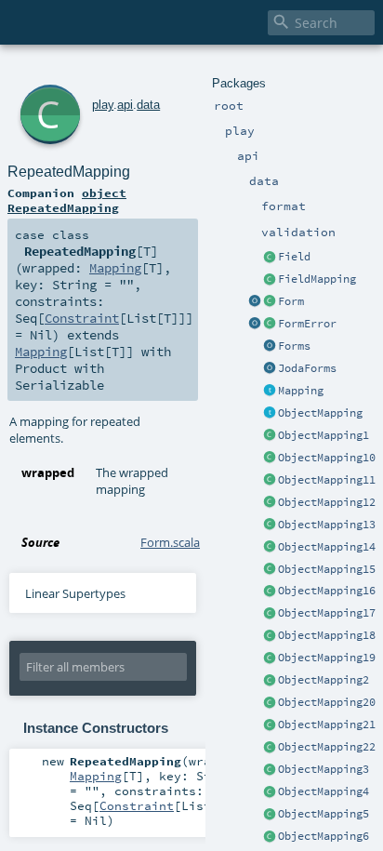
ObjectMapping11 (327, 479)
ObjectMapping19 (327, 657)
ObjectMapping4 (323, 791)
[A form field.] (269, 257)
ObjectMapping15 (327, 569)
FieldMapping (317, 279)
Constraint (82, 318)
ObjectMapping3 (323, 769)
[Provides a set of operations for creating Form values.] (254, 302)
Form (291, 301)
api (125, 105)
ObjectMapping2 (323, 679)
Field (294, 256)
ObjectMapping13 (327, 524)
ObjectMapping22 (327, 746)
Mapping (301, 390)
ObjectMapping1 (323, 435)
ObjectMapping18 (327, 635)
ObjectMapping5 (323, 813)
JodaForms (307, 368)
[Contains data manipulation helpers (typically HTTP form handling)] (269, 346)
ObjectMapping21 (327, 724)
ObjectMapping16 (327, 590)
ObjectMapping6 (323, 836)
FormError (307, 323)
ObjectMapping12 (327, 502)
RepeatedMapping (68, 172)
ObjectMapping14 (327, 546)
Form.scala (170, 542)
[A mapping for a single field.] (269, 280)
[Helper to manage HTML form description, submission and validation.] (269, 302)
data (148, 105)
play (102, 105)
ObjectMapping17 (327, 612)
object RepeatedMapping (66, 200)
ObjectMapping (320, 412)
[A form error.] (269, 324)
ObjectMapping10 (327, 457)
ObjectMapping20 (327, 702)
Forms (294, 345)
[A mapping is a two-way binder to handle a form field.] (269, 391)
